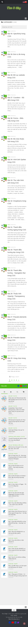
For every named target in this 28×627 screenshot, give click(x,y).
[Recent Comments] (17, 392)
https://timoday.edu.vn (14, 619)
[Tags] (23, 392)
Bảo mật (10, 396)
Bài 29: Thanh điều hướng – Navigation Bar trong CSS (17, 273)
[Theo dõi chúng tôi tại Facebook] (18, 386)
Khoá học (10, 453)
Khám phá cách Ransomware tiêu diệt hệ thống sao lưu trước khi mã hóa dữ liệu (17, 399)
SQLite (15, 453)
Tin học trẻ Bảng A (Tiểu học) (15, 445)
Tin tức (15, 396)
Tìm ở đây (4, 613)
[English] (24, 2)
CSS (9, 31)
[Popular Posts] (11, 392)
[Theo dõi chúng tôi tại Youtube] (21, 386)
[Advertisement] (14, 592)
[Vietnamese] (26, 2)
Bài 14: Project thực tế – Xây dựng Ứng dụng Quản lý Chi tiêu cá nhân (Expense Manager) (17, 457)
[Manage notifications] (24, 623)
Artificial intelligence (14, 436)
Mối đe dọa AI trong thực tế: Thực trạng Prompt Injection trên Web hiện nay (17, 421)
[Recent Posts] (4, 392)
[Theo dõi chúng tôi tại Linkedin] (23, 386)
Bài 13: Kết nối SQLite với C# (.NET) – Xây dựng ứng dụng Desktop (15, 467)
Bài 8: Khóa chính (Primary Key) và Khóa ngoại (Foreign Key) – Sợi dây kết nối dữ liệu (17, 513)
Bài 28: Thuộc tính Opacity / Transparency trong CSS (16, 296)
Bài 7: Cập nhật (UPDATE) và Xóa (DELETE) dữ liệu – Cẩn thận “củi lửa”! (17, 523)
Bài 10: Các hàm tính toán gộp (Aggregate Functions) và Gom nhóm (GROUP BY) (16, 494)
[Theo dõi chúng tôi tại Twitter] (26, 386)
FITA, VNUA (14, 615)
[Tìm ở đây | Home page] (14, 8)
